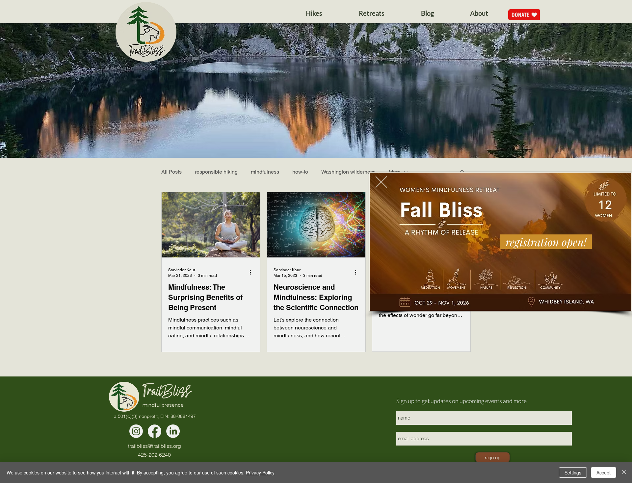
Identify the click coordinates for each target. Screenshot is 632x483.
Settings (573, 472)
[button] (381, 182)
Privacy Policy (260, 472)
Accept (603, 472)
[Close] (624, 472)
